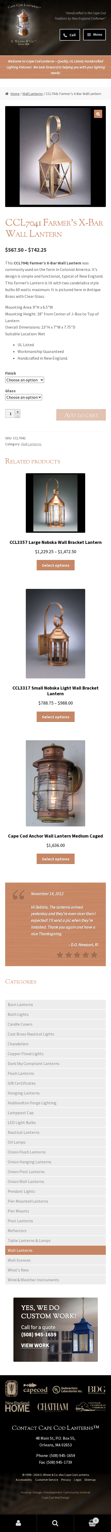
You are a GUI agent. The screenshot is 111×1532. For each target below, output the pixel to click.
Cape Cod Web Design (55, 1497)
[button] (98, 114)
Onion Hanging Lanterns (29, 1161)
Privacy (66, 1480)
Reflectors (17, 1230)
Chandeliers (18, 1043)
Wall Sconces (19, 1260)
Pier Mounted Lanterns (28, 1201)
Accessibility (24, 1480)
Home (15, 93)
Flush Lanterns (21, 1073)
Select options (55, 565)
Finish (10, 373)
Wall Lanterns (32, 93)
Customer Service (46, 1480)
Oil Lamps (17, 1142)
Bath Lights (18, 1014)
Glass (10, 390)
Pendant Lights (21, 1191)
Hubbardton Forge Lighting (32, 1102)
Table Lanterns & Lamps (29, 1240)
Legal (77, 1480)
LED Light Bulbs (22, 1122)
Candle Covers (20, 1024)
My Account (18, 1523)
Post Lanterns (20, 1220)
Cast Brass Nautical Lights (31, 1034)
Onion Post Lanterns (26, 1171)
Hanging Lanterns (24, 1093)
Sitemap (90, 1480)
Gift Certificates (22, 1083)
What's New (18, 1269)
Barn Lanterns (20, 1004)
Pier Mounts (18, 1210)
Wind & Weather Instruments (33, 1279)
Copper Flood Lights (26, 1053)
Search (55, 1523)
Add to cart (81, 415)
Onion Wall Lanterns (26, 1181)
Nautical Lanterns (23, 1132)
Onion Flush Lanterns (27, 1151)
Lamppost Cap (21, 1112)
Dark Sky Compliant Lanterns (33, 1063)
